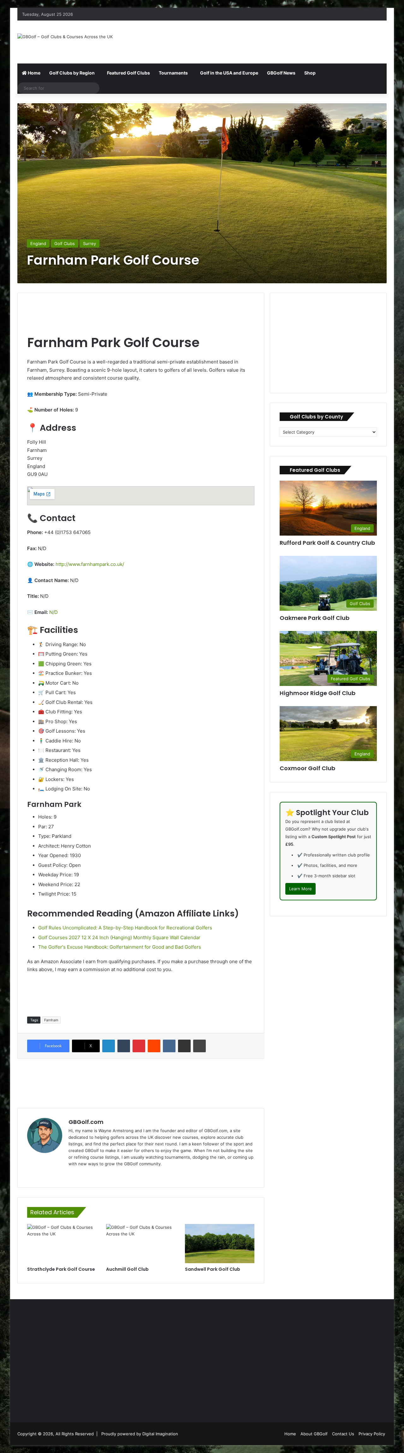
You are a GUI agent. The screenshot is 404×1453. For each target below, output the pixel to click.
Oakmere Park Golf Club (314, 618)
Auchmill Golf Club (127, 1269)
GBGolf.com (86, 1122)
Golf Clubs (64, 243)
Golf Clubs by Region (72, 72)
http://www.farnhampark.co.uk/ (90, 564)
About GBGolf (314, 1433)
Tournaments (173, 72)
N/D (53, 612)
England (38, 243)
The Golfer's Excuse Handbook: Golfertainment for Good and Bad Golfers (119, 947)
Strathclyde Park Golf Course (61, 1269)
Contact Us (343, 1433)
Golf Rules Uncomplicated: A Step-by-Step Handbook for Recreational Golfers (125, 928)
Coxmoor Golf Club (307, 768)
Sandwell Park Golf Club (212, 1269)
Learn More (300, 888)
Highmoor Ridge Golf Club (317, 693)
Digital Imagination (160, 1433)
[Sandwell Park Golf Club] (219, 1243)
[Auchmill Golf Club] (140, 1243)
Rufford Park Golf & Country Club (327, 543)
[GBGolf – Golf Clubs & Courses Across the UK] (65, 36)
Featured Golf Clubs (128, 72)
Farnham (51, 1020)
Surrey (89, 243)
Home (33, 72)
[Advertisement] (265, 41)
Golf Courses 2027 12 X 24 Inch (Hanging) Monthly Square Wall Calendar (119, 937)
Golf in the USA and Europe (229, 72)
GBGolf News (281, 72)
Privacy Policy (372, 1433)
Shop (310, 72)
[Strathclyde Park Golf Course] (62, 1243)
